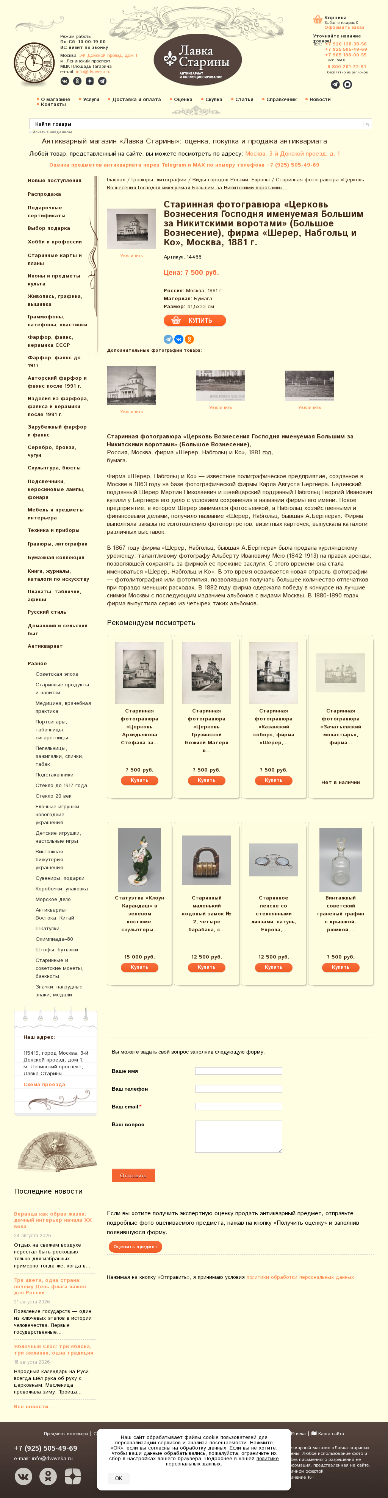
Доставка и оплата (136, 99)
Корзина (335, 18)
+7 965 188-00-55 (345, 55)
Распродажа (44, 194)
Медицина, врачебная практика (63, 707)
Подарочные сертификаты (47, 212)
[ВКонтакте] (178, 339)
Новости (320, 99)
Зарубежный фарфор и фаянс (57, 431)
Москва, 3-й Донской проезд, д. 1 (292, 154)
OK (118, 1478)
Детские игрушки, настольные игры (58, 837)
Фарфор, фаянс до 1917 (54, 361)
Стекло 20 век (54, 796)
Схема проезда (44, 1084)
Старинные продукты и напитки (62, 689)
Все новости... (33, 1407)
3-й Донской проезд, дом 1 (108, 55)
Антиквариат (45, 646)
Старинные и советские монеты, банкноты (59, 968)
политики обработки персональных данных (300, 1277)
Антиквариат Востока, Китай (55, 914)
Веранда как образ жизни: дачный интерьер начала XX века (53, 1220)
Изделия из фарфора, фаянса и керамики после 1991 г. (58, 406)
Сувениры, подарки (60, 878)
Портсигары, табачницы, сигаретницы (52, 730)
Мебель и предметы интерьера (56, 514)
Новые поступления (54, 180)
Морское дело (53, 899)
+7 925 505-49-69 (346, 49)
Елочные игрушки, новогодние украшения (58, 814)
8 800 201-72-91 (346, 67)
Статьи (244, 99)
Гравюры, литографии (58, 544)
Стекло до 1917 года (61, 785)
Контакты (53, 104)
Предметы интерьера (67, 1434)
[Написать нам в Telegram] (319, 80)
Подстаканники (55, 775)
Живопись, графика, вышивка (55, 300)
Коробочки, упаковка (62, 889)
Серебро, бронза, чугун (52, 451)
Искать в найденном (52, 131)
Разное (37, 663)
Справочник (281, 99)
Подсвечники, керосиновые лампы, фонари (56, 489)
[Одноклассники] (189, 339)
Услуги (91, 99)
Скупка (213, 99)
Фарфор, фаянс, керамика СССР (50, 341)
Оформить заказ (344, 27)
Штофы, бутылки (57, 950)
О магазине (55, 99)
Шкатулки (47, 928)
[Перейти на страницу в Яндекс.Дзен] (72, 1476)
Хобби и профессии (55, 242)
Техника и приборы (54, 530)
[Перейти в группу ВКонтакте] (64, 81)
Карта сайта (330, 1434)
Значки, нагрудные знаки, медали (59, 991)
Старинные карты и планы (55, 259)
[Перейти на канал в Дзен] (89, 81)
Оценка (183, 99)
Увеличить (131, 256)
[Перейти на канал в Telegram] (102, 81)
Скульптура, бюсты (54, 468)
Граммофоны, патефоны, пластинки (57, 321)
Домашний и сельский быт (58, 630)
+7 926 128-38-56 (346, 44)
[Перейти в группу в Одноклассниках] (77, 81)
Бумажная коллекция (56, 557)
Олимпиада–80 (54, 939)
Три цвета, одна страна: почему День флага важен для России (50, 1286)
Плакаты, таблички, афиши (54, 595)
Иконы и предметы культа (54, 280)
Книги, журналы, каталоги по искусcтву (58, 575)
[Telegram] (168, 339)
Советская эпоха (57, 674)
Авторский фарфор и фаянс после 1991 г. (57, 382)
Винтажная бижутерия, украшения (50, 859)
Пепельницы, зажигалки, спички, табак (59, 756)
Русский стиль (47, 612)
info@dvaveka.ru (93, 72)
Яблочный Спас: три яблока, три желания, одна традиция (53, 1350)
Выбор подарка (49, 228)
